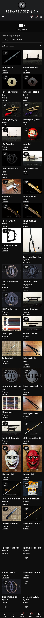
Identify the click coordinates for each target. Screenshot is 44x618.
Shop (10, 36)
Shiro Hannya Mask (8, 474)
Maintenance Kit (7, 196)
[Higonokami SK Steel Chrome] (32, 537)
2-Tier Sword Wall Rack (30, 168)
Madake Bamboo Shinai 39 (31, 572)
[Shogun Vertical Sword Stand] (32, 241)
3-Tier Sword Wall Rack (9, 245)
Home (4, 36)
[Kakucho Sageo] (11, 323)
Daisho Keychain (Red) (9, 119)
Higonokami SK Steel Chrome (32, 547)
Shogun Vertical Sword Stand (32, 256)
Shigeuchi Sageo (7, 412)
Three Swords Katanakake (10, 438)
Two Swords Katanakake (30, 333)
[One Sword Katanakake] (32, 299)
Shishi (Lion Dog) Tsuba (9, 309)
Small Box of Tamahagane (31, 498)
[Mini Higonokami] (11, 348)
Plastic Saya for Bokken (30, 413)
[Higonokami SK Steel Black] (11, 537)
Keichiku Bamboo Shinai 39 (11, 498)
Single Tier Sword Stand (30, 67)
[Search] (41, 17)
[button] (26, 73)
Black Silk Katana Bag (9, 220)
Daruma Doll (27, 144)
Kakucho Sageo (7, 333)
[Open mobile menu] (3, 17)
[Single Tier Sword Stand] (32, 57)
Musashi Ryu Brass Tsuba (10, 596)
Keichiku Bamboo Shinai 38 (32, 438)
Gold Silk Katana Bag (29, 196)
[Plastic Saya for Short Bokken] (32, 348)
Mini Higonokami (7, 358)
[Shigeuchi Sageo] (11, 402)
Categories (21, 29)
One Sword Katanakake (30, 309)
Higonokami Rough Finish (10, 523)
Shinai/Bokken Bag (8, 67)
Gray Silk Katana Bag (30, 220)
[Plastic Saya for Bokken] (32, 403)
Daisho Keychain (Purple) (31, 119)
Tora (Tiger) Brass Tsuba (31, 596)
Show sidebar (9, 46)
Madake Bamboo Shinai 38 (31, 523)
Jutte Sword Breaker (8, 572)
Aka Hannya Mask (28, 474)
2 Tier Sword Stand (8, 144)
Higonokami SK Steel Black (11, 547)
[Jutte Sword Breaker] (11, 562)
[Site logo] (22, 7)
